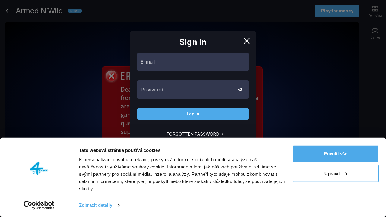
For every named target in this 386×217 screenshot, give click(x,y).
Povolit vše (335, 153)
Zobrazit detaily (95, 205)
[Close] (247, 41)
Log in (193, 113)
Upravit (332, 173)
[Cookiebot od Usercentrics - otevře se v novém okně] (39, 205)
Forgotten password (193, 134)
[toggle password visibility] (240, 89)
